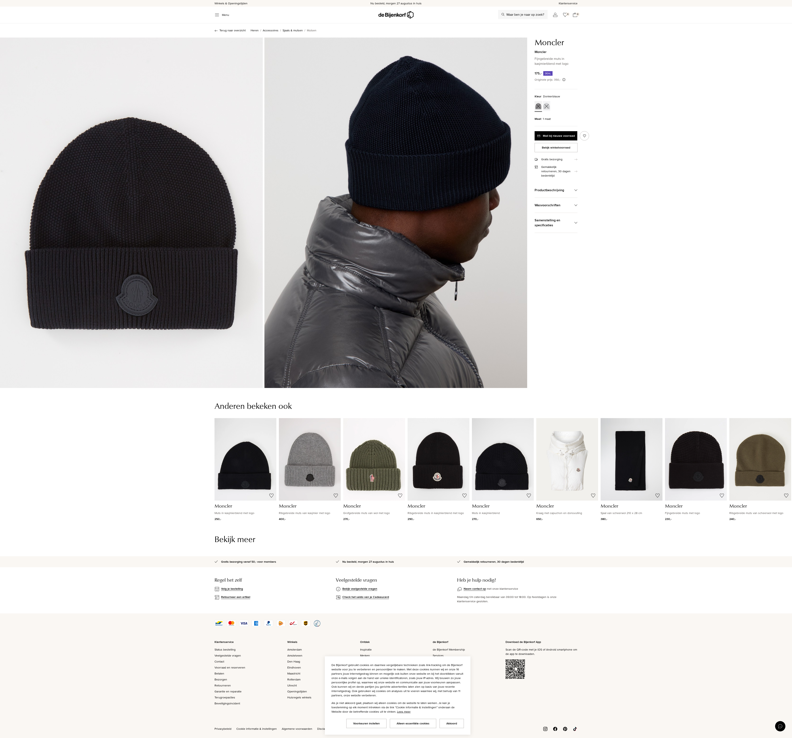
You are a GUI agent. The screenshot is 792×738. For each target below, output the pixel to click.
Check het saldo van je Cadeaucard (365, 597)
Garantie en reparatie (228, 691)
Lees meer (404, 711)
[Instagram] (545, 728)
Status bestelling (225, 649)
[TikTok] (575, 728)
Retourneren (222, 685)
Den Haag (293, 661)
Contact (219, 661)
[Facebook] (555, 728)
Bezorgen (220, 679)
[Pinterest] (565, 728)
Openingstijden (297, 691)
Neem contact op (475, 589)
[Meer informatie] (564, 79)
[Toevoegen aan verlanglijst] (584, 135)
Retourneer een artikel (235, 597)
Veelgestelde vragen (227, 655)
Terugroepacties (224, 697)
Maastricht (293, 673)
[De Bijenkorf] (396, 15)
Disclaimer (323, 728)
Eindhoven (294, 667)
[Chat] (780, 726)
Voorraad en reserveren (229, 667)
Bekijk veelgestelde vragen (359, 589)
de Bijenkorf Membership (449, 649)
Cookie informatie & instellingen (256, 728)
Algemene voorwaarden (297, 728)
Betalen (219, 673)
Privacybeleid (222, 728)
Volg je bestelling (232, 589)
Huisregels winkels (299, 697)
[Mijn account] (555, 14)
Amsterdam (294, 649)
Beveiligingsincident (227, 703)
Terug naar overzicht (232, 30)
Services (438, 655)
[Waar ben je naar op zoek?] (503, 14)
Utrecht (292, 685)
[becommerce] (317, 625)
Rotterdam (294, 679)
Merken (365, 655)
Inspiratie (366, 649)
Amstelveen (294, 655)
